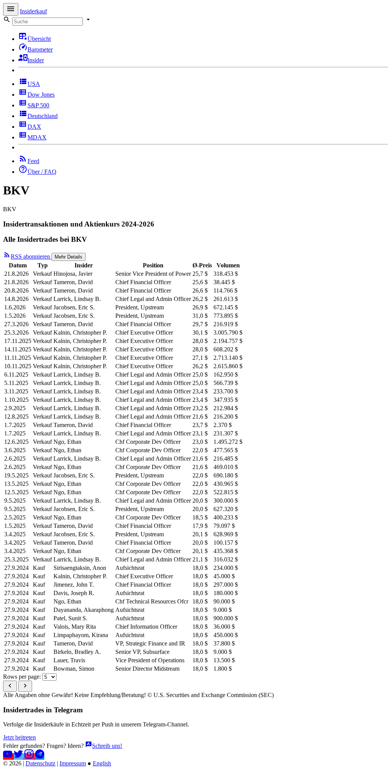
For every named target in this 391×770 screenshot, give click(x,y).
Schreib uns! (107, 745)
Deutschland (42, 116)
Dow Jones (41, 94)
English (102, 763)
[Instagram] (29, 756)
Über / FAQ (42, 171)
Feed (33, 161)
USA (33, 84)
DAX (34, 126)
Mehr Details (68, 257)
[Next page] (25, 686)
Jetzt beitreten (19, 737)
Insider (35, 60)
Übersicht (39, 39)
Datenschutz (40, 763)
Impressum (73, 763)
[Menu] (10, 9)
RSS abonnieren (31, 256)
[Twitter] (19, 756)
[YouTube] (8, 756)
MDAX (37, 137)
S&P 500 (38, 105)
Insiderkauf (33, 11)
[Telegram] (39, 756)
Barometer (40, 49)
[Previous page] (10, 686)
